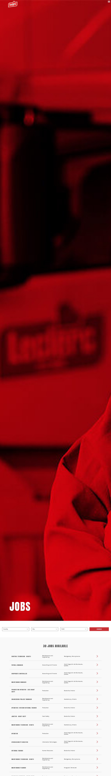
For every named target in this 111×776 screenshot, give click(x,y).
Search (99, 629)
